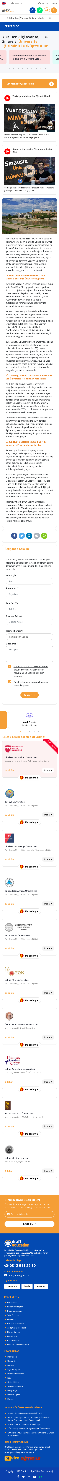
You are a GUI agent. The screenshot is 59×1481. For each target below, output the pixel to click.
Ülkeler (41, 18)
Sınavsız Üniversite (15, 1386)
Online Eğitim (13, 1382)
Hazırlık (10, 1365)
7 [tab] (36, 68)
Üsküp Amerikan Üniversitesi (20, 1069)
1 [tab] (9, 68)
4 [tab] (22, 68)
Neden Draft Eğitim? (15, 1306)
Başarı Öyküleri (13, 1340)
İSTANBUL (12, 1286)
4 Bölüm (9, 1171)
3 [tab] (18, 68)
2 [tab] (13, 68)
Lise (9, 1378)
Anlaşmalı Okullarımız (16, 1328)
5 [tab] (27, 68)
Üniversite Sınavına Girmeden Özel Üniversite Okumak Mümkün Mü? (31, 1434)
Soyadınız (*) (12, 588)
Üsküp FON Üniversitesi (17, 980)
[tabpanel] (29, 720)
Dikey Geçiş (12, 1390)
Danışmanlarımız (14, 1311)
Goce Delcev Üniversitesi (17, 935)
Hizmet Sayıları (13, 1332)
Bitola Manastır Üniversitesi (19, 1113)
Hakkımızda (12, 1302)
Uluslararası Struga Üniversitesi (21, 846)
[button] (49, 18)
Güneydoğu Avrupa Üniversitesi (21, 890)
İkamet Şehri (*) (14, 630)
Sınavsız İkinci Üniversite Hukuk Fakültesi (25, 1413)
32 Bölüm (10, 992)
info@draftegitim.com (19, 1275)
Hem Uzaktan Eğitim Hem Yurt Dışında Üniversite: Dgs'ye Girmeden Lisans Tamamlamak (29, 1418)
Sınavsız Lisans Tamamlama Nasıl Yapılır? (25, 1424)
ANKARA (40, 1286)
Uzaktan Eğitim (13, 1394)
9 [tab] (45, 68)
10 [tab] (49, 68)
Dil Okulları (12, 1357)
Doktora (11, 1399)
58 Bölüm (10, 770)
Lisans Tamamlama (15, 1373)
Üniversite (11, 1361)
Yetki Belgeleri (13, 1315)
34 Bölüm (10, 1037)
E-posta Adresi (14, 616)
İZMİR (27, 1286)
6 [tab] (31, 68)
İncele (47, 770)
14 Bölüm (10, 859)
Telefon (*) (12, 603)
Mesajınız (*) (12, 643)
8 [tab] (40, 68)
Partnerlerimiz (13, 1336)
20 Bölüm (10, 814)
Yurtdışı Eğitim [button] (28, 18)
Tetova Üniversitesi (15, 801)
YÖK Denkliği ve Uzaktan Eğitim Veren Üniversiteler (29, 1428)
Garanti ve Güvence (15, 1323)
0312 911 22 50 (49, 3)
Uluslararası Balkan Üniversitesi (21, 757)
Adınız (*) (11, 575)
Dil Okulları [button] (13, 18)
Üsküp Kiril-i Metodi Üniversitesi (21, 1024)
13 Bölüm (10, 903)
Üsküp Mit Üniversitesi (16, 1158)
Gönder (28, 694)
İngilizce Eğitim (13, 1369)
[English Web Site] (4, 3)
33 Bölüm (10, 948)
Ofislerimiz (11, 1319)
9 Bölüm (9, 1081)
